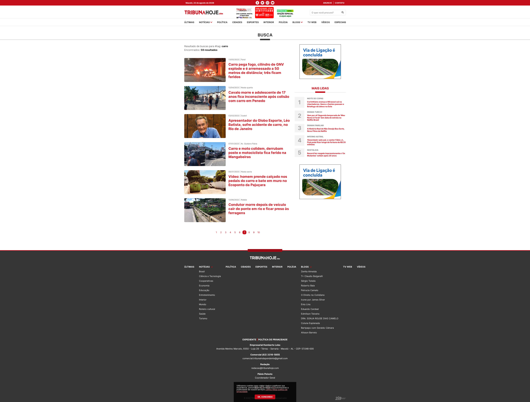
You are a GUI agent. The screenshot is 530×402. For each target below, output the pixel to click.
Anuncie (327, 3)
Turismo (203, 318)
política (222, 22)
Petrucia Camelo (309, 290)
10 (258, 232)
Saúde (202, 313)
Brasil (202, 271)
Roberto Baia (308, 285)
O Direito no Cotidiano (313, 295)
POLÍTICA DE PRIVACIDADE (272, 339)
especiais (340, 22)
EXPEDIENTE (249, 339)
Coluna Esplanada (310, 323)
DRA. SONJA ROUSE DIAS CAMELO (319, 318)
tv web (312, 22)
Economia (204, 285)
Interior (202, 299)
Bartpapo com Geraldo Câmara (317, 327)
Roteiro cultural (207, 309)
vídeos (325, 22)
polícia (283, 22)
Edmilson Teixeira (310, 313)
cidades (237, 22)
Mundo (202, 304)
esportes (253, 22)
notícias (204, 22)
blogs (296, 22)
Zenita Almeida (309, 271)
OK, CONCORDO (265, 397)
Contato (339, 3)
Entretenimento (207, 295)
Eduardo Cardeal (310, 309)
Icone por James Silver (313, 299)
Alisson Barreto (309, 332)
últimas (189, 22)
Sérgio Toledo (308, 280)
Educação (204, 290)
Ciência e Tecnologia (210, 276)
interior (268, 22)
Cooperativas (206, 280)
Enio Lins (305, 304)
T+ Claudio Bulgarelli (312, 276)
